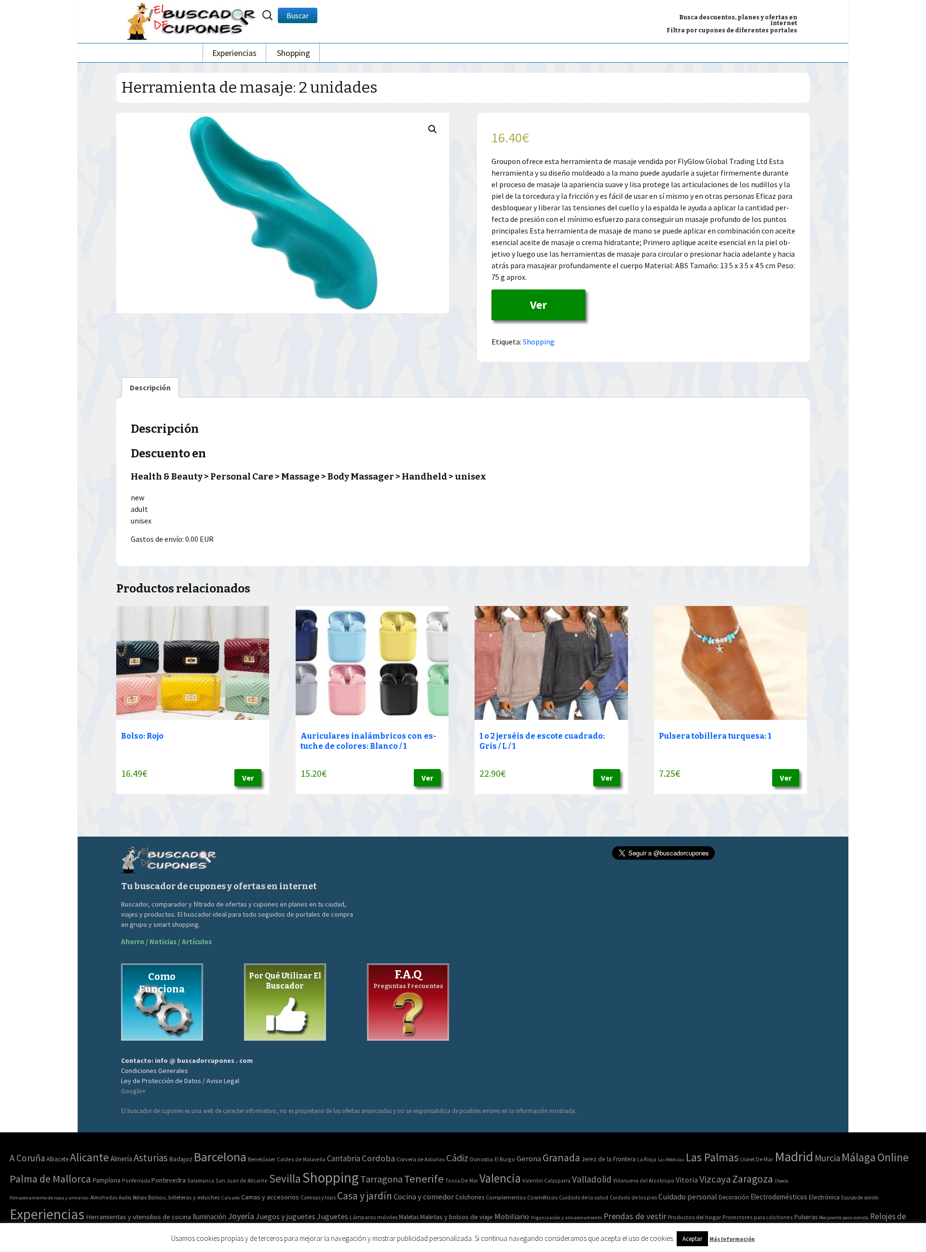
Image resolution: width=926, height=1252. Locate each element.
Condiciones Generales (154, 1070)
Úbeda (782, 1181)
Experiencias (234, 52)
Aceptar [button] (692, 1239)
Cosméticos (542, 1197)
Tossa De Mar (461, 1180)
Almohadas (103, 1197)
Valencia (500, 1178)
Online (893, 1157)
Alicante (89, 1157)
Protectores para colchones (757, 1217)
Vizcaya (715, 1179)
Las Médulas (671, 1159)
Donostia (481, 1159)
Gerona (529, 1159)
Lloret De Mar (756, 1159)
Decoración (734, 1197)
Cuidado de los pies (633, 1197)
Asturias (151, 1157)
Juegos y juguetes (285, 1216)
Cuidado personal (687, 1197)
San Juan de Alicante (242, 1180)
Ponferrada (136, 1180)
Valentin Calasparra (546, 1180)
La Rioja (646, 1159)
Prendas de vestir (635, 1216)
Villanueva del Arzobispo (643, 1180)
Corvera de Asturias (420, 1159)
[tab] (150, 387)
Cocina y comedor (424, 1196)
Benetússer (261, 1159)
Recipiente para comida (844, 1217)
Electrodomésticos (778, 1196)
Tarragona (381, 1179)
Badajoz (180, 1159)
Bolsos (140, 1197)
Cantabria (343, 1158)
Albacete (57, 1159)
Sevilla (285, 1178)
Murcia (827, 1158)
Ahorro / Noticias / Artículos (166, 941)
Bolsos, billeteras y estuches (183, 1197)
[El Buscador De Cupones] (192, 20)
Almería (121, 1158)
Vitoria (687, 1179)
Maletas (409, 1217)
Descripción (150, 387)
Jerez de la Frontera (609, 1159)
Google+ (133, 1091)
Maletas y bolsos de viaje (456, 1216)
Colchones (469, 1197)
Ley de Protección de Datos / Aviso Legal (180, 1080)
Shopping (293, 52)
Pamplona (107, 1180)
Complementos (506, 1197)
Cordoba (378, 1158)
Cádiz (457, 1158)
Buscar (297, 15)
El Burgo (504, 1159)
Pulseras (805, 1216)
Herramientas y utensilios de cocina (138, 1216)
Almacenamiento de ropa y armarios (49, 1197)
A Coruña (27, 1158)
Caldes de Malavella (301, 1159)
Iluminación (209, 1216)
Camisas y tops (318, 1197)
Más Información (732, 1238)
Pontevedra (168, 1180)
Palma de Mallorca (50, 1178)
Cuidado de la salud (583, 1197)
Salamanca (200, 1180)
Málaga (859, 1157)
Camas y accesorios (270, 1197)
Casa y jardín (364, 1195)
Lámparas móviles (373, 1217)
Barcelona (220, 1157)
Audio (125, 1197)
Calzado (230, 1197)
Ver (538, 304)
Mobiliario (511, 1216)
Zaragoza (752, 1178)
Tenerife (424, 1178)
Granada (561, 1157)
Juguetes (332, 1216)
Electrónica (824, 1197)
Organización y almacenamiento (566, 1217)
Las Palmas (712, 1157)
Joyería (241, 1216)
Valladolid (592, 1179)
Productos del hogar (694, 1217)
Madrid (794, 1156)
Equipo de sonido (859, 1197)
